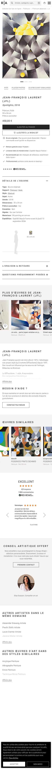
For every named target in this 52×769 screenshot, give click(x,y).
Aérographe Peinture (11, 665)
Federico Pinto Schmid (23, 461)
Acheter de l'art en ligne (11, 9)
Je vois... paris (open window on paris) (26, 332)
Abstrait (11, 193)
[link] (39, 3)
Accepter (14, 764)
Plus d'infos (13, 758)
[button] (49, 3)
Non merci (37, 764)
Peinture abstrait (39, 9)
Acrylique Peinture (10, 661)
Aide (6, 88)
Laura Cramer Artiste (11, 632)
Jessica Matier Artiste (12, 636)
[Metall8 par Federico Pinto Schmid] (26, 441)
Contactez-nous (16, 405)
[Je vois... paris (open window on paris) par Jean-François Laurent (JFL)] (26, 315)
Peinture (26, 9)
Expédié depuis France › (38, 151)
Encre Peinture (8, 670)
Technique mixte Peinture (13, 674)
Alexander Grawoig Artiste (14, 623)
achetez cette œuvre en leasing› (24, 161)
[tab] (26, 180)
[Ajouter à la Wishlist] (37, 326)
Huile (20, 190)
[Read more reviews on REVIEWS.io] (26, 495)
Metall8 (14, 459)
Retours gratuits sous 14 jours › (17, 147)
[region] (26, 515)
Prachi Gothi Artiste (11, 627)
